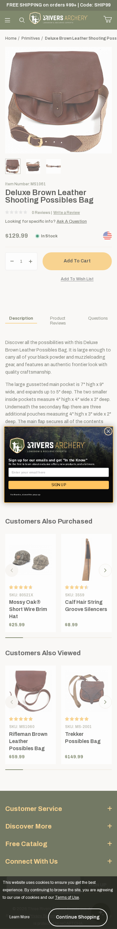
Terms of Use (67, 897)
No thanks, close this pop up (25, 494)
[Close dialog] (108, 431)
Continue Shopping (78, 917)
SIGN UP (58, 485)
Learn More (19, 917)
